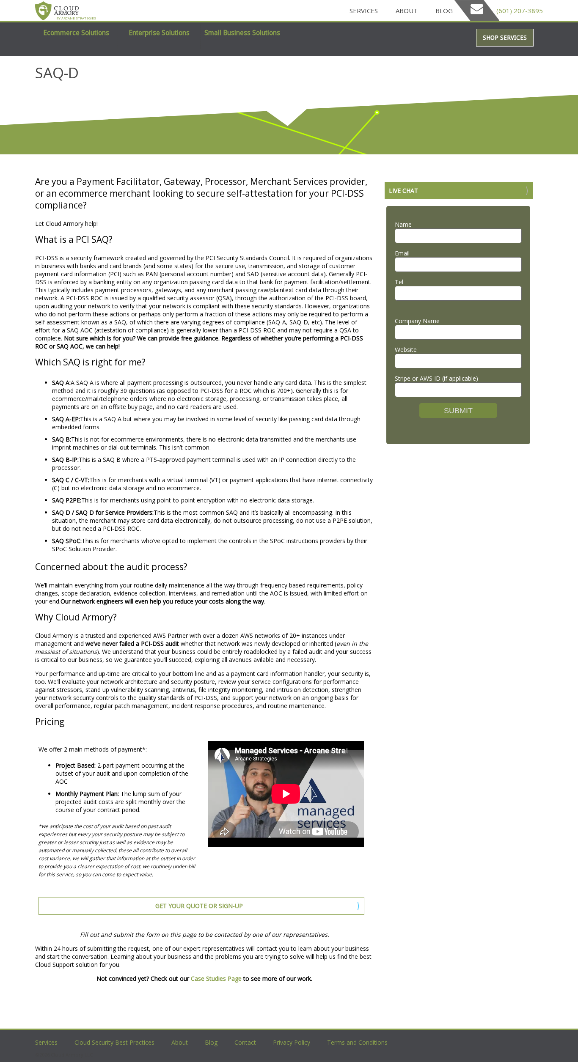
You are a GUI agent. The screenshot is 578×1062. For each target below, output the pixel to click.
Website (406, 350)
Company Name (417, 321)
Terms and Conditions (357, 1042)
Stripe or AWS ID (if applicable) (436, 378)
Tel (399, 282)
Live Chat (403, 191)
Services (364, 10)
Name (403, 224)
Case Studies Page (216, 978)
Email (402, 253)
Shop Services (505, 37)
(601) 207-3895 (518, 10)
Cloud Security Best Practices (114, 1042)
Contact (245, 1042)
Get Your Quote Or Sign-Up (199, 906)
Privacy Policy (291, 1042)
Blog (444, 10)
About (407, 10)
